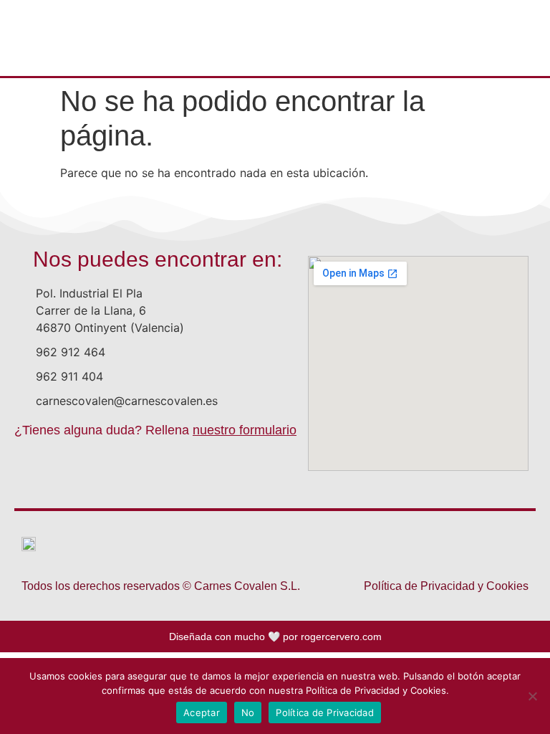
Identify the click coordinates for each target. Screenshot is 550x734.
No (248, 712)
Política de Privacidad (325, 712)
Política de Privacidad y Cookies (446, 586)
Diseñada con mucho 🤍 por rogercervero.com (275, 636)
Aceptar (201, 712)
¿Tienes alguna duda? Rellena (155, 430)
